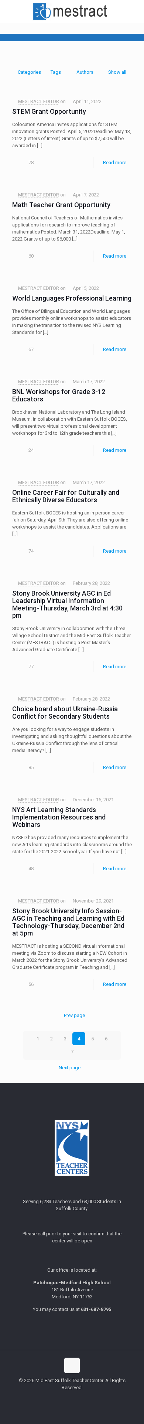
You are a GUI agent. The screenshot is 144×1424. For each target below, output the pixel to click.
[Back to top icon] (72, 1365)
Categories (29, 72)
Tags (56, 72)
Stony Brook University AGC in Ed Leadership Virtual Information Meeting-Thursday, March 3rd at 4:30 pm (67, 604)
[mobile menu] (134, 11)
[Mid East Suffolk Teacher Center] (72, 11)
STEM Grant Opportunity (49, 111)
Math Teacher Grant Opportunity (61, 205)
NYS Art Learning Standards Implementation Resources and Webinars (59, 817)
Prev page (74, 1015)
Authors (84, 72)
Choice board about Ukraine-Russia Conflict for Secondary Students (65, 712)
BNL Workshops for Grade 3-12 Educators (58, 395)
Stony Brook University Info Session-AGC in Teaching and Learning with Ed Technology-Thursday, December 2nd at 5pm (68, 922)
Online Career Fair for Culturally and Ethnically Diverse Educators (65, 496)
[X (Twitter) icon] (72, 1398)
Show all (117, 72)
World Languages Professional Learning (71, 298)
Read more (114, 162)
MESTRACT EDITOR (38, 101)
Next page (69, 1067)
